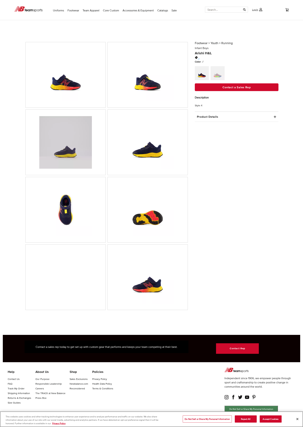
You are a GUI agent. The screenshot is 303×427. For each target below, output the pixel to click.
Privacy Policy (59, 423)
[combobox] (221, 9)
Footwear (201, 43)
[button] (257, 9)
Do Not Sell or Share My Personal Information (251, 409)
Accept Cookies (270, 419)
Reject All (245, 419)
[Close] (297, 419)
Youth (214, 43)
